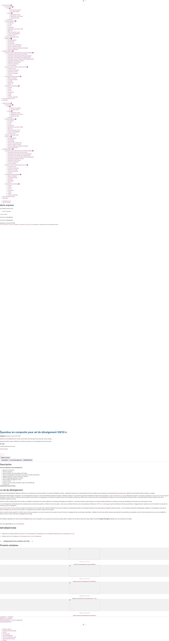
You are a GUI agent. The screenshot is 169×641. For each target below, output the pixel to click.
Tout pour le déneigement (14, 224)
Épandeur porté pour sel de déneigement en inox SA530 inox (84, 581)
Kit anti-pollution (12, 65)
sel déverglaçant (106, 504)
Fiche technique (4, 449)
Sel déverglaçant (12, 40)
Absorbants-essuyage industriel (16, 60)
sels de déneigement (19, 523)
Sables (9, 95)
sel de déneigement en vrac (67, 533)
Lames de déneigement (14, 33)
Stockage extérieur (12, 79)
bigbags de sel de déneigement (46, 533)
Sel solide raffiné (15, 11)
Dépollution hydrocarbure (14, 62)
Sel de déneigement (10, 21)
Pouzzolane (11, 27)
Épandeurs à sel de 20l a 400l (15, 29)
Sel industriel (11, 43)
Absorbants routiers (13, 71)
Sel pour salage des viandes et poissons (18, 48)
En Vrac (10, 24)
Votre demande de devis (9, 98)
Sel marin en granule (16, 10)
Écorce (9, 90)
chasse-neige (156, 495)
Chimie (9, 13)
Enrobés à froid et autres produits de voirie (16, 67)
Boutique (6, 224)
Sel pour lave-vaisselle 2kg (14, 44)
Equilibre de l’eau (15, 18)
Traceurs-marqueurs (13, 73)
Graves (9, 89)
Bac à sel (10, 30)
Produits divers (11, 35)
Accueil (1, 224)
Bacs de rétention (12, 78)
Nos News (5, 100)
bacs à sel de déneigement (34, 536)
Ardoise (10, 87)
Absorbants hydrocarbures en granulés (17, 54)
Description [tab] (5, 460)
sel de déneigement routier (16, 536)
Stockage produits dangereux (12, 76)
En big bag (10, 22)
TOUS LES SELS (7, 5)
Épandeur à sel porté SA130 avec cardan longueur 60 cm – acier (84, 598)
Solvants (10, 74)
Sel (8, 8)
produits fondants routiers (8, 508)
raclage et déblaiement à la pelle (117, 495)
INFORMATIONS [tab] (28, 460)
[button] (84, 101)
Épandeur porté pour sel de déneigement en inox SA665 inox (84, 615)
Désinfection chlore (15, 14)
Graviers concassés (13, 97)
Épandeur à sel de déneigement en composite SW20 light (84, 564)
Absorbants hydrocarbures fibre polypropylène (19, 56)
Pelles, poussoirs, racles (14, 32)
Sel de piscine (8, 7)
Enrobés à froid (12, 68)
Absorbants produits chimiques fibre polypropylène (21, 59)
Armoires (10, 81)
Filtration (10, 19)
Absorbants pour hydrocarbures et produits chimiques (18, 52)
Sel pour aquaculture (13, 49)
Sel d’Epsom (11, 41)
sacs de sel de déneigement (29, 533)
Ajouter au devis (5, 457)
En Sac (9, 25)
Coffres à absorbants (13, 63)
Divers (9, 84)
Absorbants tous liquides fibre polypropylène (19, 57)
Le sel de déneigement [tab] (16, 460)
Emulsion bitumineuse (13, 70)
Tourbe (9, 93)
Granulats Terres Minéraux (11, 86)
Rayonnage (10, 82)
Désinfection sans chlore (17, 16)
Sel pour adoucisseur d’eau (12, 37)
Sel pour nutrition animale (14, 46)
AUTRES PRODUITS (7, 51)
